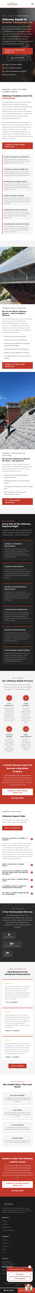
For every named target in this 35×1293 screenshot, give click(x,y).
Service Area (5, 1243)
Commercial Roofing (8, 1230)
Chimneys (11, 16)
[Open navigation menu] (32, 4)
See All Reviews (17, 1066)
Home (4, 16)
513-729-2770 (17, 798)
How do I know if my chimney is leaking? (17, 839)
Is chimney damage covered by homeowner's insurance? (17, 886)
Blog (3, 1252)
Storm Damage (6, 1227)
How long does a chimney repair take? (17, 880)
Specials (4, 1249)
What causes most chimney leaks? (17, 865)
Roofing (4, 1221)
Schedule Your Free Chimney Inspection (17, 1184)
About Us (4, 1240)
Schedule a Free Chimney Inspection (15, 51)
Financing (4, 1246)
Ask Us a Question (12, 828)
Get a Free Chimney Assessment (12, 501)
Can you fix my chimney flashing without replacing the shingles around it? (17, 872)
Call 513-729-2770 (17, 58)
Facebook (5, 1273)
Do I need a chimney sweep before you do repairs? (17, 893)
